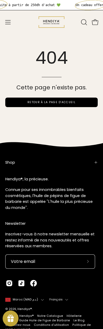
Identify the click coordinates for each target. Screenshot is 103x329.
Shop (10, 162)
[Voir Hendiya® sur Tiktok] (21, 283)
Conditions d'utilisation (51, 325)
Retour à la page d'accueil (51, 102)
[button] (83, 22)
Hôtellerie (74, 316)
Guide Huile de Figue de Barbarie (44, 320)
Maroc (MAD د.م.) (25, 299)
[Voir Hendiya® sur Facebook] (34, 283)
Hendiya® (24, 309)
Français (56, 299)
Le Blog (79, 320)
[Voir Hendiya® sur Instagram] (9, 283)
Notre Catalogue (50, 316)
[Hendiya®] (51, 22)
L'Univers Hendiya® (19, 316)
